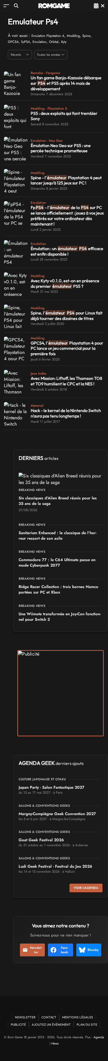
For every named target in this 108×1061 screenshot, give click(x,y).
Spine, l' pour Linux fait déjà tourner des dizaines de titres (66, 315)
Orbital (53, 41)
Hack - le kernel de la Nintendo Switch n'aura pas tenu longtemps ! (66, 413)
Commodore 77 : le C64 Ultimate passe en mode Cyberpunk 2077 (57, 562)
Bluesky (93, 949)
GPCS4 (13, 41)
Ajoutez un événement (51, 1024)
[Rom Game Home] (54, 5)
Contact (48, 1017)
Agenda (99, 1037)
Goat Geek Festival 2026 (41, 840)
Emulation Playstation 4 (47, 35)
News (55, 1043)
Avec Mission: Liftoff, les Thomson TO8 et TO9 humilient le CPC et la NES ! (66, 381)
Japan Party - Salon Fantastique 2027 (51, 787)
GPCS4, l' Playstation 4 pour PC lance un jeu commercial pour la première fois (67, 348)
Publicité (18, 1024)
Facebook (64, 950)
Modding (73, 35)
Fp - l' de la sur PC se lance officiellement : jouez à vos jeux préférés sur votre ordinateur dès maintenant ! (67, 215)
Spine (86, 35)
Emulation (39, 41)
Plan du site (87, 1024)
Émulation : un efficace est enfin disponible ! (67, 251)
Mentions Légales (77, 1017)
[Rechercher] (16, 5)
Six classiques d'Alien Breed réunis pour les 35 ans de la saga (58, 500)
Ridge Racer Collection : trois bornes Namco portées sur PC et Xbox (58, 589)
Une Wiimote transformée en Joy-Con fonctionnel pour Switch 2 (60, 616)
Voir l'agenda (86, 887)
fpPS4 (25, 41)
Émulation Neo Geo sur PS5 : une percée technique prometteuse (61, 148)
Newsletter (36, 950)
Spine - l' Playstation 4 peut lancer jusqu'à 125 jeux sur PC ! (66, 180)
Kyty (64, 41)
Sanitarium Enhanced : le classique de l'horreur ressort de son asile (57, 535)
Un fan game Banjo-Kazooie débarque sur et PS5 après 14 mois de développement (66, 83)
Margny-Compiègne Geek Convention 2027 (57, 814)
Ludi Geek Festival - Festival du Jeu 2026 (55, 866)
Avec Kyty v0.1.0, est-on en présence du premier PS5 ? (65, 283)
